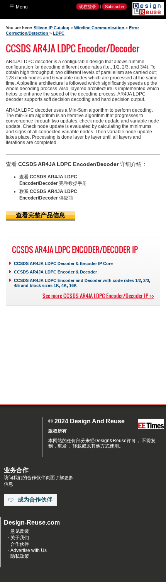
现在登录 (87, 6)
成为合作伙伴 (35, 499)
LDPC (58, 33)
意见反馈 (19, 531)
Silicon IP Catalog (51, 27)
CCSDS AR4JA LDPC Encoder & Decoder (55, 272)
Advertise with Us (28, 550)
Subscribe (114, 6)
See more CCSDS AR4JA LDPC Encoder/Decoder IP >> (98, 296)
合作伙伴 (19, 544)
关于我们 (19, 537)
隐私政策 (19, 556)
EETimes (151, 424)
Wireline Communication (99, 27)
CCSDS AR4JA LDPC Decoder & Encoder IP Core (63, 263)
